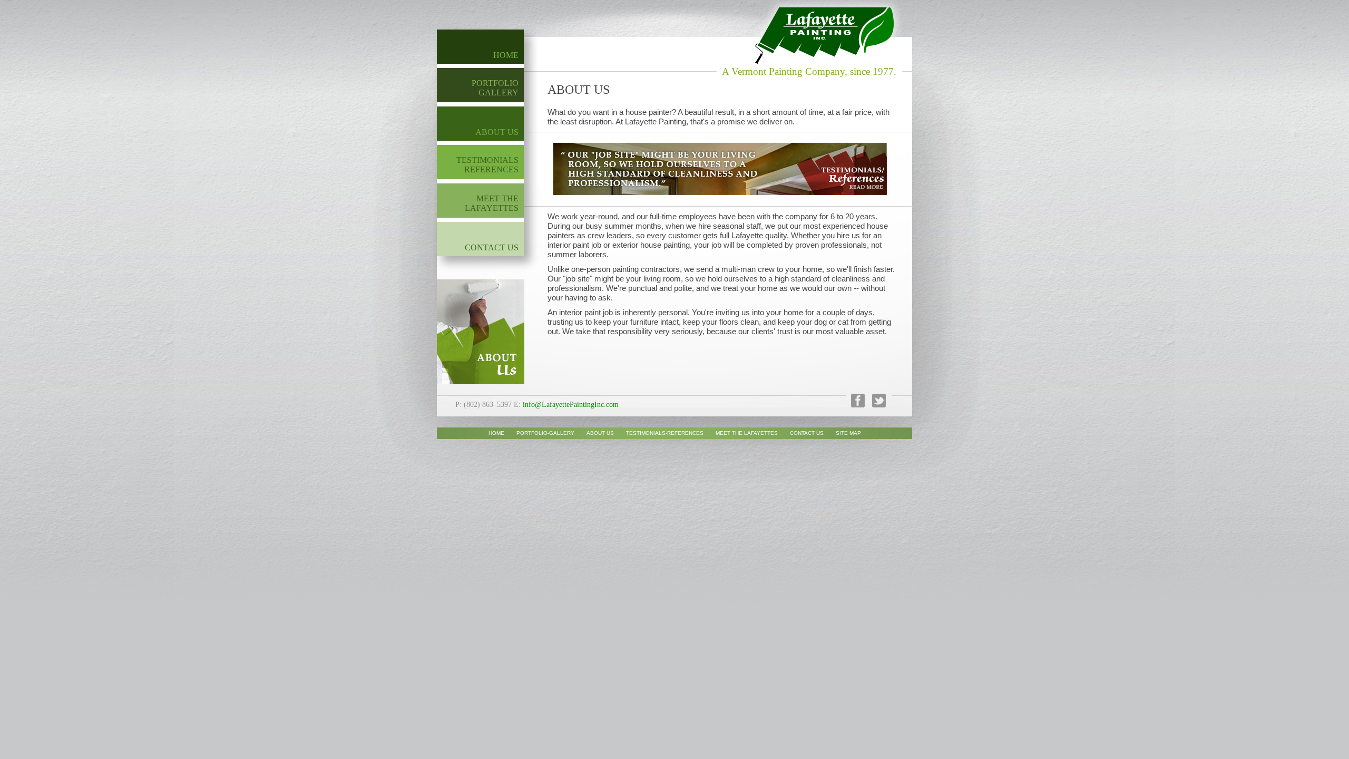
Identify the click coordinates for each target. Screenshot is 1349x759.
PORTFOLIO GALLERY (495, 88)
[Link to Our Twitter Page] (876, 404)
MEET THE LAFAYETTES (747, 433)
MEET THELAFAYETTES (492, 203)
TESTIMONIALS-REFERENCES (664, 433)
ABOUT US (497, 132)
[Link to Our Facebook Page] (855, 404)
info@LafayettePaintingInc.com (571, 404)
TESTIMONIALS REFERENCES (487, 164)
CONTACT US (492, 247)
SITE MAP (848, 433)
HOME (506, 55)
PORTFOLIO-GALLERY (545, 433)
